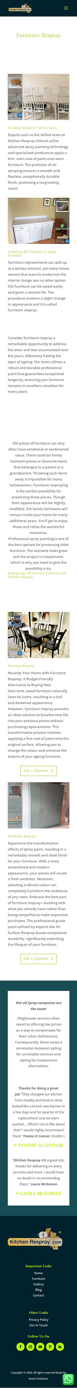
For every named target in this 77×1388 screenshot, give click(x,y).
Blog (38, 1290)
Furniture (38, 1278)
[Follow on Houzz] (60, 1347)
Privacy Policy (38, 1319)
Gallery (38, 1284)
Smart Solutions (38, 1378)
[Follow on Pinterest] (50, 1347)
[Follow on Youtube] (40, 1347)
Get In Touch (38, 1325)
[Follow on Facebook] (20, 1347)
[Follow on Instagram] (30, 1347)
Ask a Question (36, 770)
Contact (38, 1295)
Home (38, 1273)
